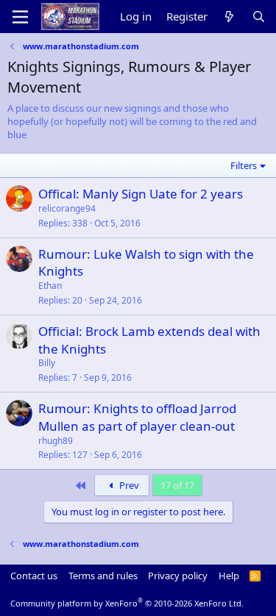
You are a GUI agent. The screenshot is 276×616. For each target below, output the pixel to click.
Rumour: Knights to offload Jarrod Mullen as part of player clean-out (137, 417)
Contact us (33, 575)
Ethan (50, 285)
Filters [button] (243, 165)
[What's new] (229, 16)
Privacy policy (178, 575)
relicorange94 (67, 208)
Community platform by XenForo (127, 603)
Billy (46, 363)
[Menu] (20, 17)
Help (229, 575)
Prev (128, 485)
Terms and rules (103, 575)
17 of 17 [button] (177, 485)
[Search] (258, 16)
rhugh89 (55, 440)
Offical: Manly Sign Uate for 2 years (140, 193)
